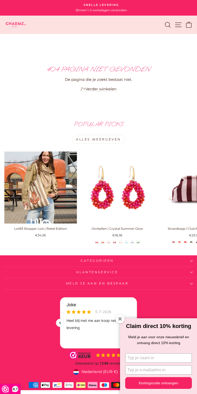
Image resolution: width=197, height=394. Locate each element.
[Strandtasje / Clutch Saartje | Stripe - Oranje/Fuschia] (185, 242)
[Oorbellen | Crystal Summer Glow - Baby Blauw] (126, 242)
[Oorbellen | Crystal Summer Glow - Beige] (120, 242)
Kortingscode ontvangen (158, 383)
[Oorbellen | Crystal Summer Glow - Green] (138, 242)
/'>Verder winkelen (98, 89)
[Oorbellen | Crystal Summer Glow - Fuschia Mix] (97, 242)
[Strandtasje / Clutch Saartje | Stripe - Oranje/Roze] (179, 242)
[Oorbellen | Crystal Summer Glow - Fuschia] (114, 242)
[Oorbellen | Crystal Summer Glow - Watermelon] (103, 242)
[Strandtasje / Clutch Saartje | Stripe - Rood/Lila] (173, 242)
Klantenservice (97, 272)
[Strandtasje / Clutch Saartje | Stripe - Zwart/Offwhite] (191, 242)
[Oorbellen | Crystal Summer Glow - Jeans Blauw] (132, 242)
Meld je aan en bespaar (97, 283)
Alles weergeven (98, 139)
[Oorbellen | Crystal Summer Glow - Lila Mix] (109, 242)
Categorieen (97, 260)
